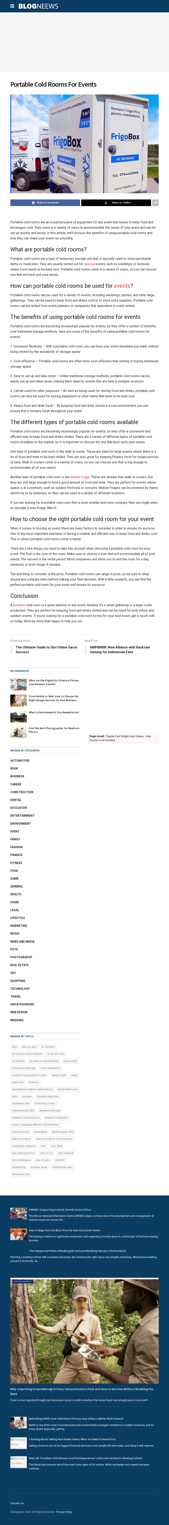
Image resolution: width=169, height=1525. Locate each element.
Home (14, 902)
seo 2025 (56, 1146)
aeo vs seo (29, 1047)
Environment (20, 823)
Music (15, 933)
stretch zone (39, 1167)
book (14, 768)
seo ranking (65, 1153)
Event (15, 831)
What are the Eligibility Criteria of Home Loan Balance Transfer (54, 682)
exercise (17, 1082)
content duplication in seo (29, 1075)
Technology (20, 988)
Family (15, 839)
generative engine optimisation (32, 1089)
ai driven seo (56, 1054)
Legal (14, 910)
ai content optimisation (27, 1054)
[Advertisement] (84, 43)
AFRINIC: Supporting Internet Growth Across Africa (60, 1209)
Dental (15, 800)
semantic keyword (24, 1146)
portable (19, 605)
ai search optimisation (44, 1061)
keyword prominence (26, 1117)
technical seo (21, 1174)
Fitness (16, 863)
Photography (21, 957)
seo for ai (46, 1153)
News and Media (22, 941)
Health (15, 894)
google (27, 1096)
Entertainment (22, 815)
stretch (60, 1160)
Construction (21, 792)
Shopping (17, 981)
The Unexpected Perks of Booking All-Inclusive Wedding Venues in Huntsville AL (77, 1251)
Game (14, 878)
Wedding (16, 1020)
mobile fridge (80, 477)
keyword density (50, 1110)
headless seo (21, 1103)
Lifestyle (17, 918)
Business (17, 776)
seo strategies (21, 1160)
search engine (21, 1139)
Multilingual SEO (62, 1132)
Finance (16, 855)
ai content (48, 1047)
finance (34, 1082)
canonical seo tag (23, 1068)
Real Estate (19, 965)
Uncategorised (22, 1004)
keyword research (56, 1117)
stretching (19, 1167)
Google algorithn (48, 1096)
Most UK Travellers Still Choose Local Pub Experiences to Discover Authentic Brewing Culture (85, 1458)
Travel (15, 996)
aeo (14, 1047)
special (89, 264)
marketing (40, 1132)
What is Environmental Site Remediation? (54, 712)
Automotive (19, 760)
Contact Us (16, 1503)
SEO (13, 973)
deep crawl (59, 1075)
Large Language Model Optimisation (35, 1124)
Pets (14, 949)
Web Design (18, 1012)
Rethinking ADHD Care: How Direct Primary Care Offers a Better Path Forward (76, 1418)
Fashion (16, 847)
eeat (74, 1075)
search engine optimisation (54, 1139)
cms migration (50, 1068)
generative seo (67, 1089)
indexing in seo (45, 1103)
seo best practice (23, 1153)
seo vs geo (43, 1160)
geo (14, 1096)
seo (43, 1146)
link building (20, 1132)
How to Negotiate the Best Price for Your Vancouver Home (64, 1230)
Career (15, 784)
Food (14, 870)
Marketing (18, 925)
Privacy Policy (64, 1512)
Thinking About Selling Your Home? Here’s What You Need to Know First (72, 1439)
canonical (70, 1061)
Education (18, 807)
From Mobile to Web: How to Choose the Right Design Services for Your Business (53, 698)
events (122, 286)
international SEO (23, 1110)
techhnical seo (62, 1167)
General (16, 886)
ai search (18, 1061)
